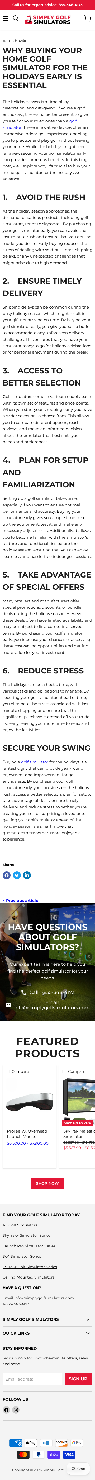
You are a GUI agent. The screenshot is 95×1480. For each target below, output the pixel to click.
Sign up (78, 1378)
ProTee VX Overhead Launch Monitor (27, 1134)
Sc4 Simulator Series (22, 1256)
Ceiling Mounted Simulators (29, 1277)
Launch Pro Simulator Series (29, 1246)
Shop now (47, 1183)
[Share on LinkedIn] (27, 875)
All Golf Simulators (20, 1225)
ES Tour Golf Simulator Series (30, 1266)
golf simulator (34, 761)
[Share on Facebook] (7, 875)
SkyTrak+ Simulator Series (26, 1235)
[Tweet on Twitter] (17, 875)
